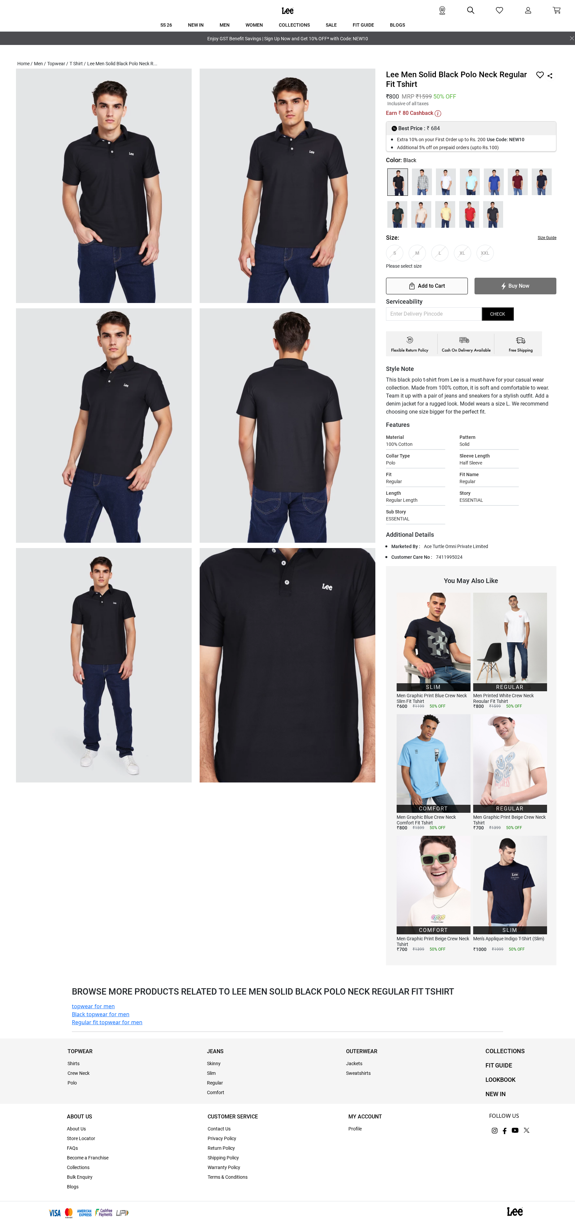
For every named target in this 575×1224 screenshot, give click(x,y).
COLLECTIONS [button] (294, 25)
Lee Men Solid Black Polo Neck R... (122, 63)
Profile (355, 1128)
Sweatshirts (358, 1073)
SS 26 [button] (166, 25)
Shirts (74, 1063)
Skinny (214, 1063)
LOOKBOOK (500, 1079)
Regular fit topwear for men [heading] (107, 1022)
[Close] (572, 38)
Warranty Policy (224, 1167)
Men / (40, 63)
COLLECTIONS (505, 1051)
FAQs (72, 1148)
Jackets (354, 1063)
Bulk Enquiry (80, 1177)
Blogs (73, 1186)
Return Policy (221, 1148)
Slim (211, 1073)
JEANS (215, 1051)
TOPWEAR (80, 1051)
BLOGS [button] (397, 25)
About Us (76, 1128)
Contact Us (219, 1128)
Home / (25, 63)
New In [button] (196, 25)
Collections (78, 1167)
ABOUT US (79, 1116)
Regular (215, 1082)
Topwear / (57, 63)
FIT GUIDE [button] (363, 25)
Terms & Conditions (228, 1177)
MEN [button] (225, 25)
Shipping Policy (223, 1157)
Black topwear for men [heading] (100, 1014)
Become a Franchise (87, 1157)
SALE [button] (331, 25)
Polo (72, 1082)
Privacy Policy (222, 1138)
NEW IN (495, 1093)
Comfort (215, 1092)
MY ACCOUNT (365, 1116)
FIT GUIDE (498, 1065)
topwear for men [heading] (93, 1006)
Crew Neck (79, 1073)
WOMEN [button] (254, 25)
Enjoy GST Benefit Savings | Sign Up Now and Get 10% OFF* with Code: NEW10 (287, 38)
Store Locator (81, 1138)
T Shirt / (78, 63)
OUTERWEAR (361, 1051)
